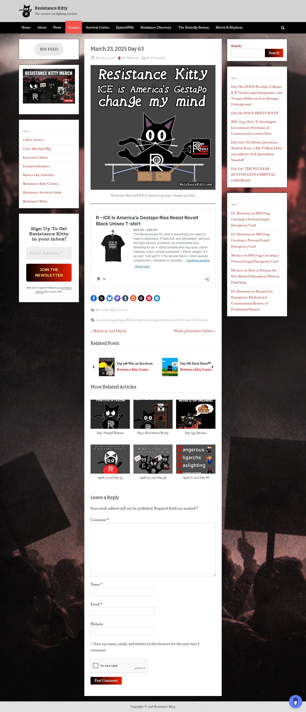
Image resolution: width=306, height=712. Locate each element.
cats (98, 320)
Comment (100, 519)
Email (96, 604)
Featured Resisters (36, 166)
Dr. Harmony (130, 58)
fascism (108, 320)
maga (154, 320)
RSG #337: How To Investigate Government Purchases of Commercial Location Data (253, 127)
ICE (128, 320)
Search (236, 46)
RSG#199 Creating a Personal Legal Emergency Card (250, 219)
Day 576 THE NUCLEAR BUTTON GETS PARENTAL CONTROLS (253, 174)
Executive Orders (35, 157)
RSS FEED (49, 49)
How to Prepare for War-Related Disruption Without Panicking (255, 276)
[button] (94, 298)
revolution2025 (198, 320)
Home (26, 27)
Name (96, 584)
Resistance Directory (156, 27)
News (57, 27)
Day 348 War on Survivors (133, 363)
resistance (165, 320)
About (41, 27)
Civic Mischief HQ (37, 149)
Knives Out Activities (38, 175)
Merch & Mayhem (229, 27)
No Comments (155, 58)
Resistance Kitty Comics (112, 310)
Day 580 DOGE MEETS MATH (254, 113)
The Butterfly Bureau (193, 27)
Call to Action (33, 140)
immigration (141, 320)
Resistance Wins (35, 201)
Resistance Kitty (51, 8)
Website (97, 624)
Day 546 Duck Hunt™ (194, 363)
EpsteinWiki (125, 27)
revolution (180, 320)
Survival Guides (97, 27)
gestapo (119, 320)
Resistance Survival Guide (42, 192)
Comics (73, 27)
